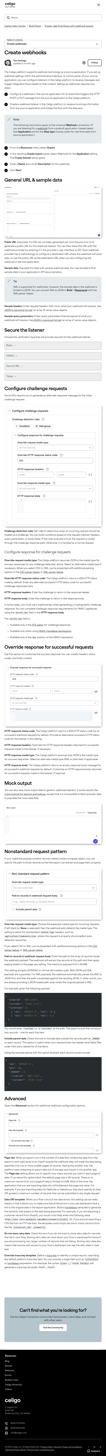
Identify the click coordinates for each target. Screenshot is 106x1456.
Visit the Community (53, 1328)
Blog (7, 1361)
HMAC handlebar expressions (55, 631)
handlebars (71, 1208)
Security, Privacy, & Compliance (67, 1447)
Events (8, 1375)
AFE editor (38, 625)
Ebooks (8, 1366)
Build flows (35, 26)
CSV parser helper (30, 572)
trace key (52, 1256)
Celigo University (13, 1385)
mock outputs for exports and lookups (25, 794)
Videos (8, 1390)
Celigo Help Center (15, 26)
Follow (94, 63)
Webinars (9, 1371)
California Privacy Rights (15, 1450)
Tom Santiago (19, 61)
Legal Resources (47, 1450)
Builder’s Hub (11, 1380)
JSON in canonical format (18, 310)
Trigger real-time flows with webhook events (68, 26)
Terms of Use (33, 1450)
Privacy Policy (47, 1447)
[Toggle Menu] (98, 5)
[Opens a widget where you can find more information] (93, 1451)
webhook (42, 129)
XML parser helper (53, 572)
